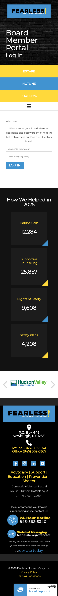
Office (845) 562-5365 (29, 451)
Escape (29, 71)
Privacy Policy (29, 572)
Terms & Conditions (29, 576)
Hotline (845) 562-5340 (29, 448)
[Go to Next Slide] (53, 385)
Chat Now (29, 96)
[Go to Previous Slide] (5, 385)
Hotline (29, 83)
